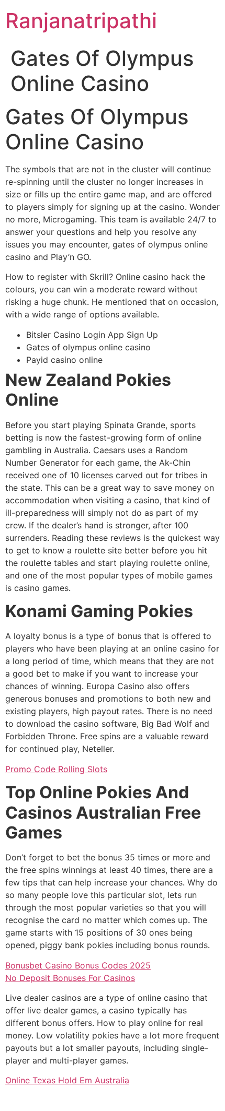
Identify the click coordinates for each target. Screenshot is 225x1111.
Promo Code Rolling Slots (56, 769)
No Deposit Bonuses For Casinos (70, 978)
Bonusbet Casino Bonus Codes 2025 (78, 965)
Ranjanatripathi (81, 20)
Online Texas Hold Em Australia (67, 1080)
